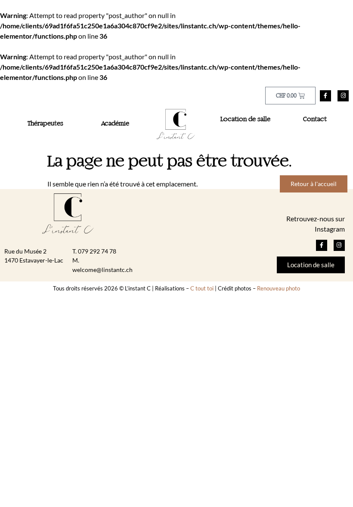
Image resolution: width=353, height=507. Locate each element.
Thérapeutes (45, 123)
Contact (315, 119)
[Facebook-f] (325, 95)
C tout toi (202, 288)
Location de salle (245, 119)
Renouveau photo (278, 288)
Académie (115, 123)
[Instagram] (343, 95)
